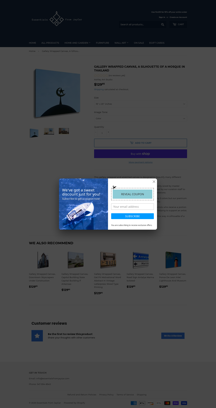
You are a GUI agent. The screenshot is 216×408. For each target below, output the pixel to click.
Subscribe (132, 216)
